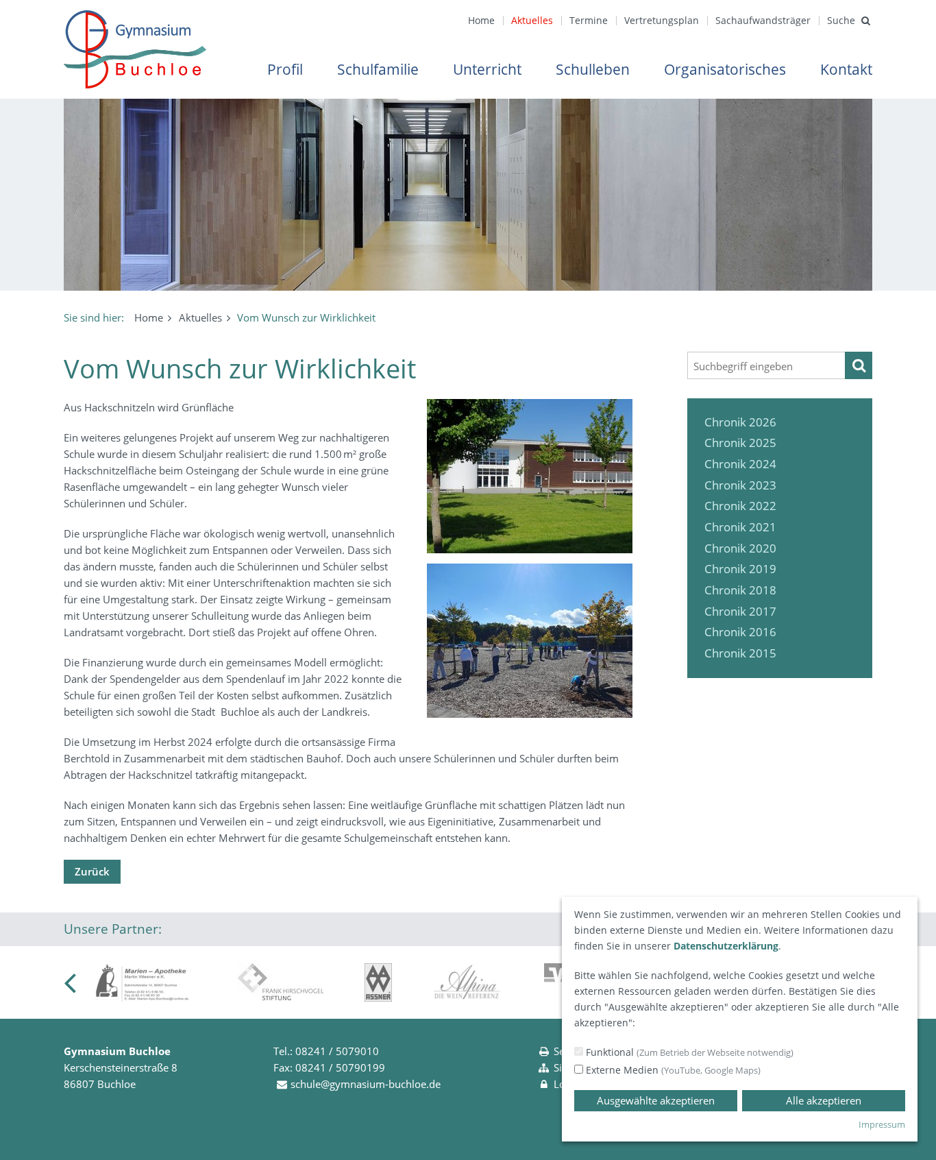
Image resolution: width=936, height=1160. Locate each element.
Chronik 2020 (740, 548)
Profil (285, 69)
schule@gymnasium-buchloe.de (366, 1084)
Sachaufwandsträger (763, 20)
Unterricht (487, 69)
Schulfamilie (378, 69)
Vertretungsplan (661, 20)
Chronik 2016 (740, 632)
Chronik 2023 (740, 485)
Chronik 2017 (740, 611)
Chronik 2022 (740, 505)
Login (567, 1084)
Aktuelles (532, 20)
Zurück (92, 871)
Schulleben (593, 69)
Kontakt (846, 69)
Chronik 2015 (740, 653)
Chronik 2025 (740, 442)
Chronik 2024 (740, 464)
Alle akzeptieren (823, 1100)
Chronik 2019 (740, 569)
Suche (841, 20)
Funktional (688, 1052)
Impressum (882, 1124)
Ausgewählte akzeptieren (656, 1100)
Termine (588, 20)
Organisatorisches (725, 69)
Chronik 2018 (740, 590)
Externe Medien (672, 1069)
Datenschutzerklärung (726, 945)
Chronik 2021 (740, 527)
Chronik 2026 (740, 422)
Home (481, 20)
